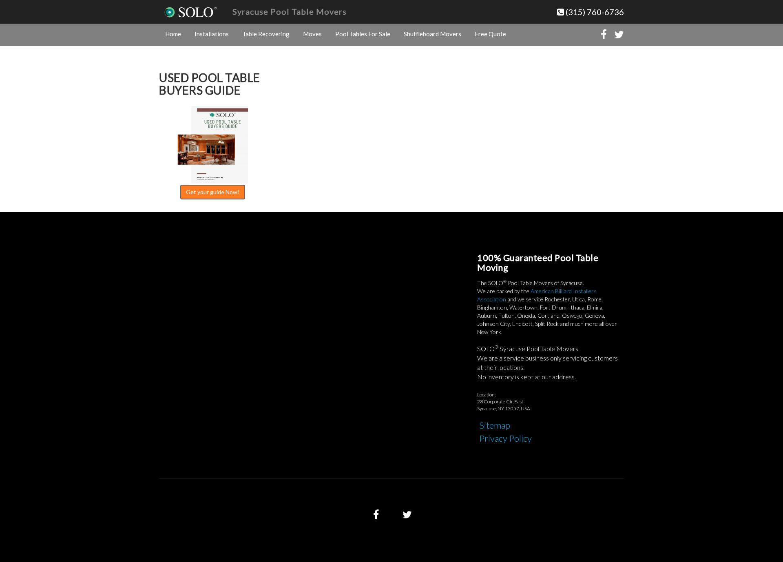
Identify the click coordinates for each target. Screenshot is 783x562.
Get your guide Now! (212, 191)
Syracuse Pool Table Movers (289, 11)
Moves (312, 34)
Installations (212, 34)
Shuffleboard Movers (432, 34)
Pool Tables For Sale (362, 34)
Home (173, 34)
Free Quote (490, 34)
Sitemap (494, 425)
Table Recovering (266, 34)
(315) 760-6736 (594, 12)
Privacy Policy (505, 438)
